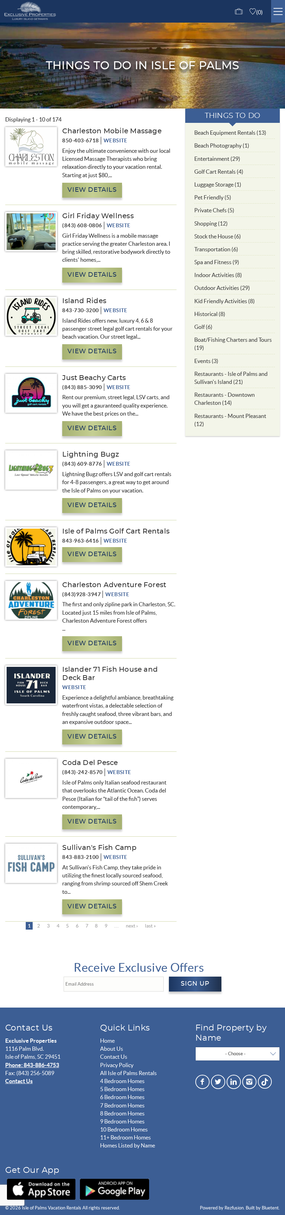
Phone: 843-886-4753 (32, 1065)
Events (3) (206, 361)
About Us (111, 1049)
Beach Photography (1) (221, 145)
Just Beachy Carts (94, 377)
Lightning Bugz (90, 454)
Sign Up (195, 984)
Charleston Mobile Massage (112, 131)
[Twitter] (218, 1082)
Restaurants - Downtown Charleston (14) (224, 399)
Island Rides (84, 301)
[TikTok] (265, 1081)
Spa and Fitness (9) (216, 262)
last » (150, 926)
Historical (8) (209, 314)
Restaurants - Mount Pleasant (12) (230, 420)
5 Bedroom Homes (122, 1089)
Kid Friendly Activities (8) (224, 301)
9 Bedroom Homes (122, 1121)
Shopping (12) (211, 223)
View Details (91, 190)
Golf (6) (203, 327)
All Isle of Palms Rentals (128, 1073)
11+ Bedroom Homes (125, 1137)
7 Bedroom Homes (122, 1105)
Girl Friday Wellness (97, 216)
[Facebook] (202, 1082)
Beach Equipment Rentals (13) (230, 132)
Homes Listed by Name (127, 1145)
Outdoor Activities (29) (222, 288)
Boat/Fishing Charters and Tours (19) (233, 344)
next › (132, 926)
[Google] (114, 1189)
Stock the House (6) (217, 236)
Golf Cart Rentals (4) (218, 171)
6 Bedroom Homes (122, 1097)
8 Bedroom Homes (122, 1113)
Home (107, 1041)
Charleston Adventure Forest (114, 585)
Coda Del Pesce (90, 762)
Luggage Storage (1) (217, 184)
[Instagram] (249, 1082)
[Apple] (41, 1189)
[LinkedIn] (234, 1082)
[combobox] (237, 1053)
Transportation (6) (216, 249)
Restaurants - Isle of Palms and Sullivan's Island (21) (231, 378)
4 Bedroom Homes (122, 1081)
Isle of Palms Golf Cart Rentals (116, 531)
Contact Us (19, 1081)
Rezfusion (234, 1207)
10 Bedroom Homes (124, 1129)
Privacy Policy (116, 1065)
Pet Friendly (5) (212, 197)
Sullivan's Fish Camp (99, 847)
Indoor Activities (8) (218, 275)
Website (116, 140)
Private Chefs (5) (214, 210)
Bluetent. (271, 1207)
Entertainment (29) (217, 159)
